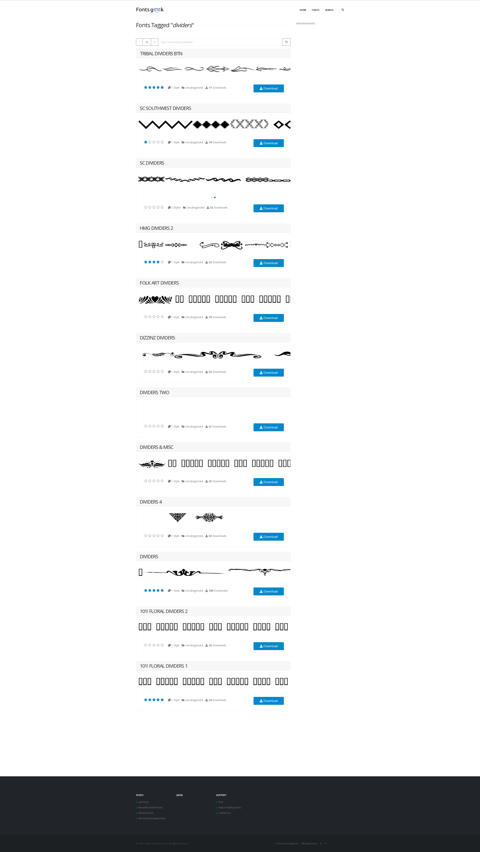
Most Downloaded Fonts (152, 818)
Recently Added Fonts (150, 807)
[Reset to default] (286, 42)
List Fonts (143, 802)
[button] (211, 197)
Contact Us (225, 813)
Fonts (315, 10)
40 (147, 42)
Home (303, 10)
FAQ (221, 802)
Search (329, 10)
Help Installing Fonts (230, 807)
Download (270, 88)
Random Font (145, 813)
